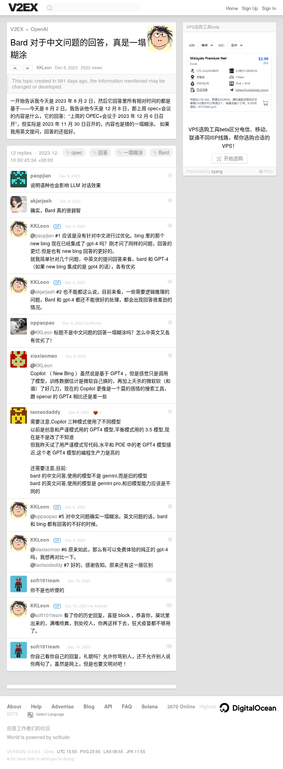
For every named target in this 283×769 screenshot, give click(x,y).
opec (76, 152)
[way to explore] (24, 8)
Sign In (269, 8)
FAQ (127, 706)
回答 (102, 152)
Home (232, 8)
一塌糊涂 (132, 152)
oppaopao (42, 322)
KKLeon (44, 67)
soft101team (44, 580)
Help (36, 706)
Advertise (62, 706)
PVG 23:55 (90, 751)
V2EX (16, 28)
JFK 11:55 (135, 751)
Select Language (48, 714)
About (14, 706)
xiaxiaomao (43, 355)
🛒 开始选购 (229, 158)
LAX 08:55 (113, 751)
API (108, 706)
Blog (89, 706)
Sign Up (250, 8)
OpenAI (39, 28)
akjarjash (41, 200)
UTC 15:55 (67, 751)
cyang (217, 171)
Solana (150, 706)
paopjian (40, 175)
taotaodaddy (45, 411)
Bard (163, 152)
